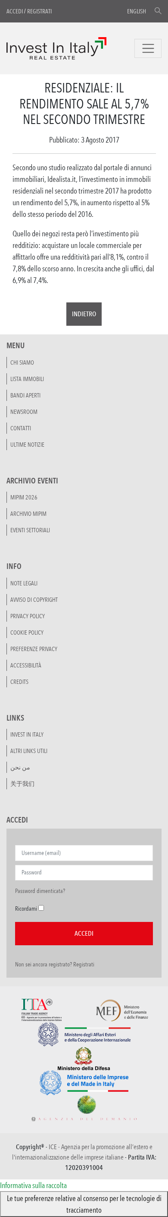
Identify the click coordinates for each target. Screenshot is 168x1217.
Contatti (20, 428)
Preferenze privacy (33, 649)
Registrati (39, 11)
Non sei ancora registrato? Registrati (54, 964)
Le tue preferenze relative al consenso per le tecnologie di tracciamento (84, 1203)
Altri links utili (28, 751)
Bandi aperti (25, 395)
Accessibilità (25, 665)
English (136, 11)
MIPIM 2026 (23, 497)
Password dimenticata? (40, 891)
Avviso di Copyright (34, 600)
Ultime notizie (27, 444)
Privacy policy (27, 616)
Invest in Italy (27, 734)
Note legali (23, 583)
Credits (19, 682)
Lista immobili (27, 379)
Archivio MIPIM (28, 514)
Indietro (84, 314)
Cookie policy (27, 632)
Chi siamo (22, 362)
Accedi (14, 11)
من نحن (20, 767)
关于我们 (22, 784)
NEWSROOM (23, 412)
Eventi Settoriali (30, 530)
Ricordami (26, 908)
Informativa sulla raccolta (33, 1185)
